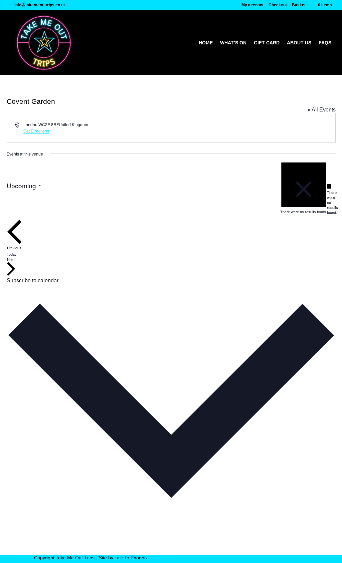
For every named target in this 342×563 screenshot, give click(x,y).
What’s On (233, 42)
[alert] (329, 199)
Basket (299, 5)
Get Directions (36, 130)
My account (252, 5)
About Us (299, 42)
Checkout (278, 5)
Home (206, 42)
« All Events (322, 109)
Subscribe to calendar (32, 280)
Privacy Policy (51, 545)
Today (12, 254)
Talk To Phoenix (131, 557)
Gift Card (267, 42)
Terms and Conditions (60, 551)
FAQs (325, 42)
